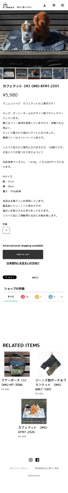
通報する (35, 277)
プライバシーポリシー (19, 468)
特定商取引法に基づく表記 (47, 468)
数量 (5, 224)
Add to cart (23, 254)
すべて (11, 296)
